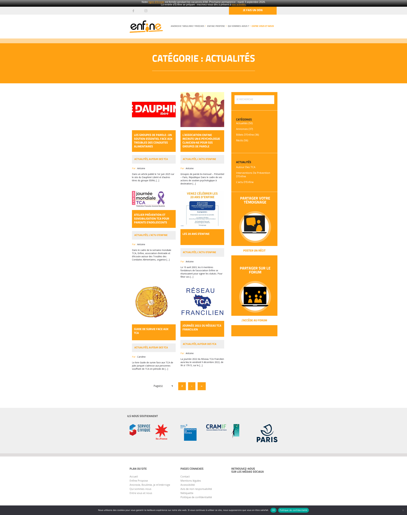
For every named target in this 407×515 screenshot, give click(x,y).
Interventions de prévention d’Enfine (253, 174)
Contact (185, 476)
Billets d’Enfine (245, 134)
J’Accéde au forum (254, 320)
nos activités (239, 4)
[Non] (403, 510)
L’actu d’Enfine (206, 159)
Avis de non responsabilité (196, 489)
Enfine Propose (139, 480)
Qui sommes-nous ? (238, 26)
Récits (239, 140)
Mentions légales (190, 480)
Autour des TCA (158, 159)
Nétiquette (186, 493)
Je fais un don (253, 10)
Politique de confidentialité (196, 497)
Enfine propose (216, 26)
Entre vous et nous (263, 26)
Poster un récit (254, 250)
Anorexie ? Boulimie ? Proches (187, 26)
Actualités (141, 159)
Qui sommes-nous (140, 489)
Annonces (242, 129)
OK (273, 510)
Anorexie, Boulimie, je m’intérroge (150, 485)
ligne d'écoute (156, 2)
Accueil (134, 476)
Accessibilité (187, 485)
